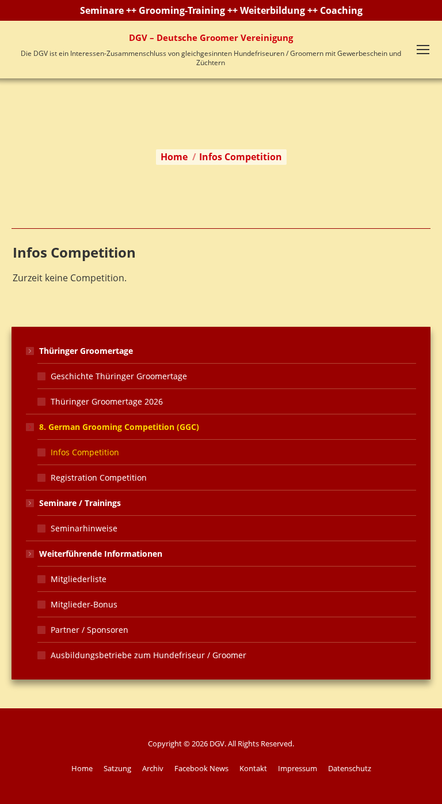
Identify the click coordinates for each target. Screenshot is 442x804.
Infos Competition (85, 452)
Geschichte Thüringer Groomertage (119, 376)
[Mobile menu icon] (423, 49)
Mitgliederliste (78, 578)
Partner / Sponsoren (89, 629)
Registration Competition (99, 477)
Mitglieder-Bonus (84, 604)
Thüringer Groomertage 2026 (107, 401)
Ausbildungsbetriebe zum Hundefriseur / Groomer (148, 655)
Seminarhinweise (84, 528)
